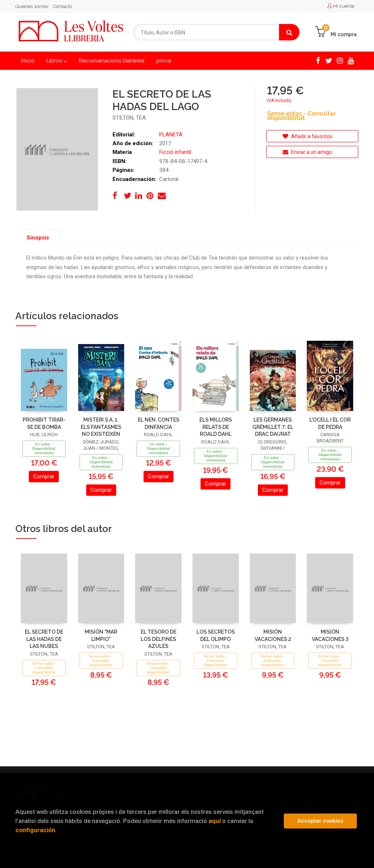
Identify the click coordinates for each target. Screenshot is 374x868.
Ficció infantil (175, 152)
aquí (215, 820)
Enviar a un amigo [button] (311, 152)
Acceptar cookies (320, 821)
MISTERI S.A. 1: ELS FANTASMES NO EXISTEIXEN (101, 427)
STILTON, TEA (129, 117)
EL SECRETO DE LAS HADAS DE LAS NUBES (44, 639)
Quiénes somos (31, 6)
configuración (35, 830)
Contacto (62, 6)
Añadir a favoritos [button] (311, 136)
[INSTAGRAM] (339, 59)
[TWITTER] (328, 59)
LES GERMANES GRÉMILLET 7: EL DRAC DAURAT (272, 427)
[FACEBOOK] (317, 59)
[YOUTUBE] (350, 59)
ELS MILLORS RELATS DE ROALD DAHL (215, 427)
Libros (55, 60)
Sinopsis (38, 237)
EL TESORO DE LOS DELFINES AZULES (158, 639)
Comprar (43, 476)
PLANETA (170, 134)
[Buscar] (289, 32)
